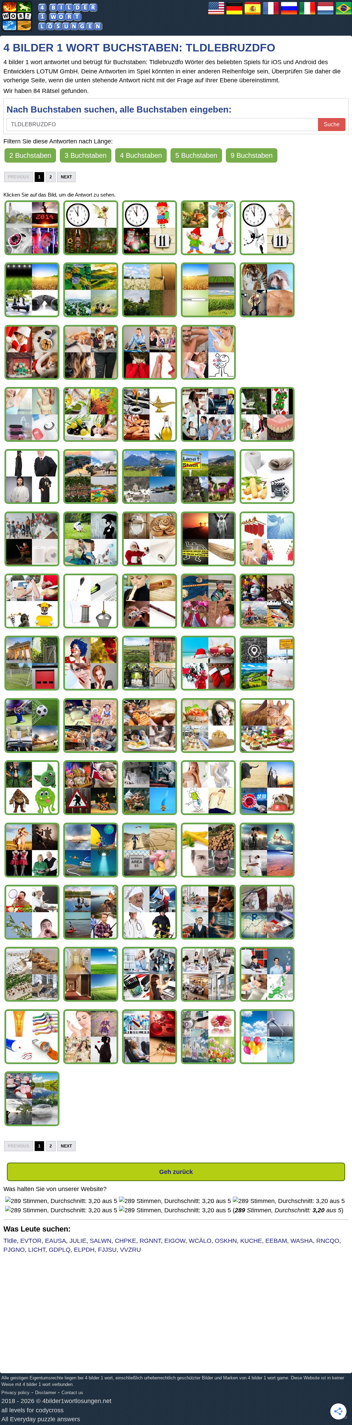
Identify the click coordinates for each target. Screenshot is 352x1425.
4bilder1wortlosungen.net (76, 1401)
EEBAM (276, 1240)
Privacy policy (15, 1392)
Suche (332, 124)
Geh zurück (176, 1171)
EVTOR (31, 1240)
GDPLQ (59, 1249)
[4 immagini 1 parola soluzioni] (307, 14)
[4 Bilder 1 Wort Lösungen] (234, 14)
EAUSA (55, 1240)
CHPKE (125, 1240)
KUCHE (251, 1240)
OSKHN (226, 1240)
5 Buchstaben (196, 155)
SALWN (100, 1240)
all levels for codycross (32, 1410)
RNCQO (327, 1240)
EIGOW (174, 1240)
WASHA (301, 1240)
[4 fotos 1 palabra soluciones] (252, 14)
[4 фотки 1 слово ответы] (289, 14)
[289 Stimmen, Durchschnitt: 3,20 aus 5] (61, 1201)
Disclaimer (45, 1392)
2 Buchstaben (30, 155)
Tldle (10, 1240)
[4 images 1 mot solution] (271, 14)
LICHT (36, 1249)
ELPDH (84, 1249)
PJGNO (14, 1249)
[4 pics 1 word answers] (216, 14)
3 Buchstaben (86, 155)
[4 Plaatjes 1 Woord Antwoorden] (325, 14)
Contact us (72, 1392)
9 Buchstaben (252, 155)
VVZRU (130, 1249)
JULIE (77, 1240)
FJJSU (107, 1249)
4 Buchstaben (141, 155)
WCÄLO (200, 1240)
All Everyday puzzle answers (40, 1419)
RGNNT (150, 1240)
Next (66, 177)
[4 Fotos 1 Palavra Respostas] (344, 14)
